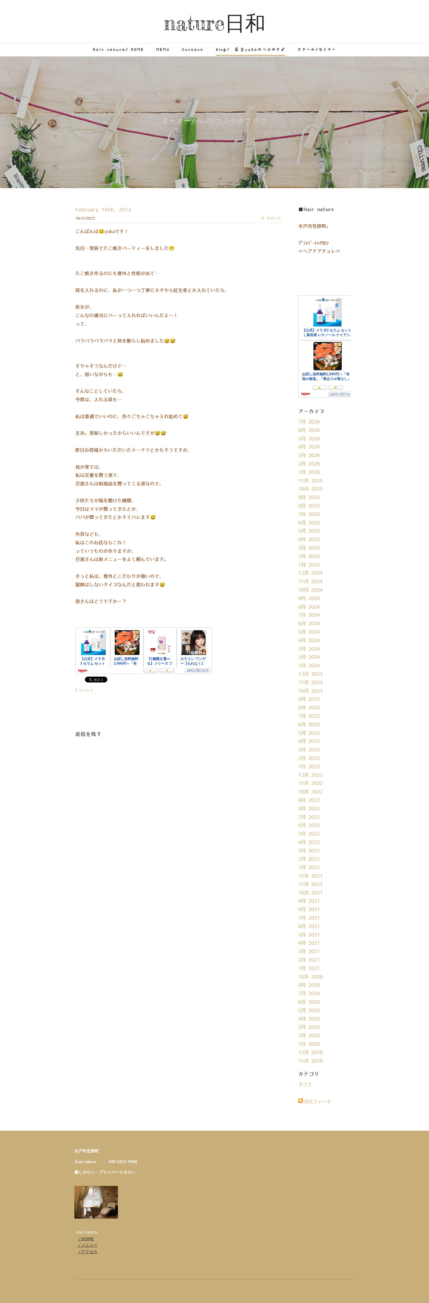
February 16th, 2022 (103, 210)
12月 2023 (310, 674)
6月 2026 (309, 430)
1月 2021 (309, 968)
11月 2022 (310, 783)
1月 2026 (309, 472)
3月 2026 (309, 455)
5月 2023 (309, 733)
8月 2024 (309, 607)
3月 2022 (309, 851)
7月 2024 (309, 615)
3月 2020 (309, 1027)
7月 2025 (309, 514)
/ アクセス (87, 1251)
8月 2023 (309, 707)
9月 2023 (309, 699)
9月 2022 (309, 800)
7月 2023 (309, 716)
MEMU (163, 49)
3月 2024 (309, 649)
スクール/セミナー (316, 49)
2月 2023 (309, 758)
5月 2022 (309, 834)
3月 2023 (309, 750)
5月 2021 (309, 935)
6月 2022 (309, 825)
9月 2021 (309, 901)
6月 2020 (309, 1002)
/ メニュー (87, 1245)
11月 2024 (310, 581)
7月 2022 (309, 817)
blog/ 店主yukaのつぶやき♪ (250, 49)
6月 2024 (309, 623)
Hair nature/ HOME (118, 49)
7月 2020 (309, 993)
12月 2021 (310, 876)
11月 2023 (310, 682)
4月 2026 (309, 447)
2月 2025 (309, 556)
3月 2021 (309, 951)
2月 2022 (309, 859)
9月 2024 (309, 598)
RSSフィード (317, 1101)
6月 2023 (309, 724)
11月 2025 (310, 481)
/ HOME (86, 1238)
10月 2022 (310, 792)
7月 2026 (309, 422)
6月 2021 (309, 926)
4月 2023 (309, 741)
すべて (305, 1084)
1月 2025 (309, 565)
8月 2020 (309, 985)
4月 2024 (309, 640)
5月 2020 (309, 1010)
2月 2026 (309, 464)
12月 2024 (310, 573)
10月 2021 (310, 893)
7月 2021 (309, 918)
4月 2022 (309, 842)
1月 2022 (309, 867)
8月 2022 (309, 809)
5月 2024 (309, 632)
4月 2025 (309, 539)
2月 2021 (309, 960)
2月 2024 (309, 657)
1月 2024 (309, 665)
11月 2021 (310, 884)
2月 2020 (309, 1035)
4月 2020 (309, 1019)
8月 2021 (309, 909)
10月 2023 (310, 691)
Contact (193, 49)
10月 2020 (310, 977)
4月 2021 (309, 943)
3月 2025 (309, 548)
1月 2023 (309, 766)
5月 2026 (309, 439)
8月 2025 (309, 506)
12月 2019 (310, 1052)
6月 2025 (309, 523)
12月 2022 (310, 775)
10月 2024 (310, 590)
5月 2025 (309, 531)
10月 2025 (310, 489)
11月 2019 (310, 1061)
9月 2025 (309, 497)
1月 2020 (309, 1044)
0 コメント (271, 218)
